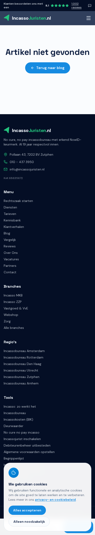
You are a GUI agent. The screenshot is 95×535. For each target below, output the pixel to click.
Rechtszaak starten (18, 201)
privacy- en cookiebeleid (55, 499)
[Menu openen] (88, 18)
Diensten (10, 207)
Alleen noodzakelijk (29, 521)
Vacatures (11, 259)
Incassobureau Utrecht (21, 370)
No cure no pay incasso (21, 432)
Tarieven (10, 214)
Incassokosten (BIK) (18, 419)
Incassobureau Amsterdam (24, 351)
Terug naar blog (50, 67)
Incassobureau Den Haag (22, 364)
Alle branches (14, 328)
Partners (10, 266)
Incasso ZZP (13, 302)
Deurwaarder (13, 426)
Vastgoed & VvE (16, 308)
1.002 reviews (76, 5)
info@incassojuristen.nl (27, 169)
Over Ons (11, 253)
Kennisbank (12, 220)
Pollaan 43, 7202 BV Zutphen (31, 154)
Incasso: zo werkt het (20, 406)
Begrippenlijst (14, 458)
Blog (7, 233)
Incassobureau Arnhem (21, 383)
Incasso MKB (13, 295)
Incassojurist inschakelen (22, 439)
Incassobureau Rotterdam (23, 357)
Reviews (10, 246)
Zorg (7, 321)
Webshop (11, 315)
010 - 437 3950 (22, 162)
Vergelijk (10, 240)
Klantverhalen (14, 227)
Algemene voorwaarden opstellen (29, 452)
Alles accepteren (27, 510)
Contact (10, 272)
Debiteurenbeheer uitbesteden (27, 445)
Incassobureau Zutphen (21, 377)
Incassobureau (15, 413)
